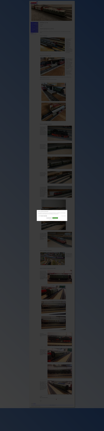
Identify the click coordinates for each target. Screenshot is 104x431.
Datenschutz (50, 219)
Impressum (53, 219)
